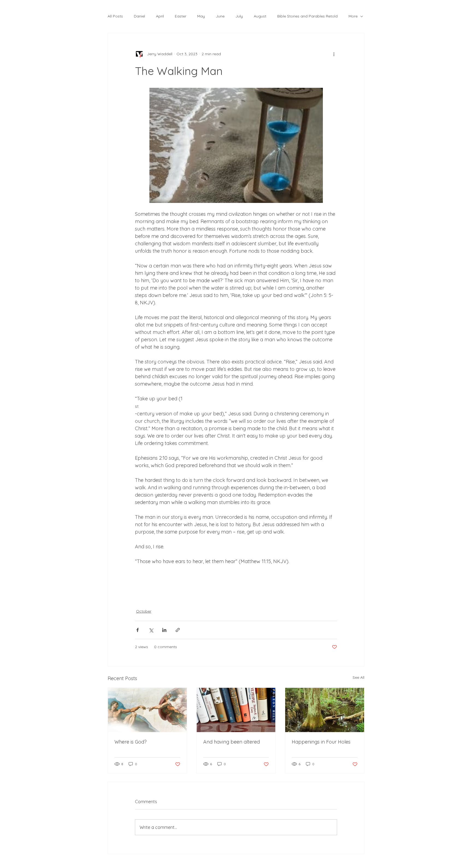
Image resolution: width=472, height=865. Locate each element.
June (220, 16)
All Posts (115, 16)
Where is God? (130, 742)
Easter (180, 16)
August (260, 16)
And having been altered (231, 742)
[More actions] (334, 54)
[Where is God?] (147, 710)
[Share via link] (177, 630)
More (353, 16)
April (160, 16)
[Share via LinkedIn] (164, 630)
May (201, 16)
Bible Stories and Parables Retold (307, 16)
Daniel (139, 16)
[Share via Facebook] (137, 630)
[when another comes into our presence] (236, 710)
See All (358, 677)
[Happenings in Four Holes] (324, 710)
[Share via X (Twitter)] (151, 630)
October (143, 611)
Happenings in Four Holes (321, 742)
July (239, 16)
